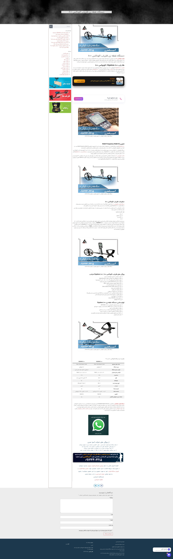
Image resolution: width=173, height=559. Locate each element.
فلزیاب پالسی (65, 63)
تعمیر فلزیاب (65, 53)
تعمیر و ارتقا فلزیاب (83, 468)
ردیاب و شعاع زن (64, 56)
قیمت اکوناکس (119, 408)
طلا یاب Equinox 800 (119, 68)
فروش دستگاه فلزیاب (113, 471)
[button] (101, 485)
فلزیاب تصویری (65, 65)
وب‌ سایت (111, 525)
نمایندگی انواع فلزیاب (63, 74)
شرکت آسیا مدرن (100, 474)
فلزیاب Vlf (66, 60)
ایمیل (111, 520)
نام (112, 514)
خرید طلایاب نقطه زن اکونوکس (83, 408)
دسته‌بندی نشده (64, 55)
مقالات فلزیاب (65, 71)
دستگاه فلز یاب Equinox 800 (81, 152)
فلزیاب (111, 69)
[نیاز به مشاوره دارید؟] (98, 98)
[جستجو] (51, 26)
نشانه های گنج (65, 73)
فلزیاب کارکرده (65, 69)
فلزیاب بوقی (65, 61)
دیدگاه (111, 497)
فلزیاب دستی (65, 66)
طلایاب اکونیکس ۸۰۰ (120, 156)
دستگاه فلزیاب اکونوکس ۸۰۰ (118, 204)
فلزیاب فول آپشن (64, 68)
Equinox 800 (96, 69)
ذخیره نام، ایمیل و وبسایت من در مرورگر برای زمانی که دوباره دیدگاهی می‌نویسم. (95, 530)
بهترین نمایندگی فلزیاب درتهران (95, 466)
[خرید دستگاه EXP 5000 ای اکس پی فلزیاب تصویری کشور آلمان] (98, 81)
